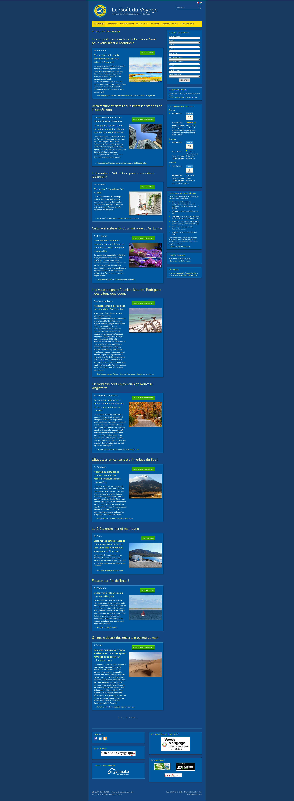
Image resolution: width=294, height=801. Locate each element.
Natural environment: (176, 57)
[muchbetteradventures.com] (175, 767)
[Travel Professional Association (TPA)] (118, 753)
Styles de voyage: (174, 70)
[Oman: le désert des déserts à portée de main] (145, 676)
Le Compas (154, 23)
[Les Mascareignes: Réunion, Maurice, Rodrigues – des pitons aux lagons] (145, 332)
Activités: (172, 40)
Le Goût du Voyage (135, 9)
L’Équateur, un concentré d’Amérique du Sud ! (125, 459)
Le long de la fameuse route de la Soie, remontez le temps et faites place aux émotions (109, 129)
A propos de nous (168, 23)
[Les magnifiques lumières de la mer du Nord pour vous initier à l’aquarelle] (145, 81)
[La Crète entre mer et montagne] (145, 567)
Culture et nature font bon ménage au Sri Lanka (127, 228)
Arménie (172, 162)
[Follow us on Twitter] (100, 738)
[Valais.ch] (173, 775)
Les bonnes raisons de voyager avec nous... (184, 275)
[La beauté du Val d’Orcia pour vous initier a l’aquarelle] (145, 214)
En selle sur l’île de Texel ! (110, 581)
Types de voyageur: (175, 74)
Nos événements (127, 23)
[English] (200, 3)
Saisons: (171, 66)
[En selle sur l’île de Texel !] (145, 619)
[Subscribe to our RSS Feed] (105, 738)
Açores (172, 110)
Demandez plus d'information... (180, 246)
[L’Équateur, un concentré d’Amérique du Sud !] (145, 498)
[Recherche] (200, 7)
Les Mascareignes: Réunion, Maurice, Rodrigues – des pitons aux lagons (126, 292)
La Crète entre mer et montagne (115, 529)
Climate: (171, 45)
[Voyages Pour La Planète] (162, 766)
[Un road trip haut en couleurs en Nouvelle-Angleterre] (145, 426)
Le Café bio (140, 23)
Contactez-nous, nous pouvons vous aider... (184, 98)
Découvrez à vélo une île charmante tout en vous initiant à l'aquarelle (107, 58)
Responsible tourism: (176, 62)
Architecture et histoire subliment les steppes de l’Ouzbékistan (127, 108)
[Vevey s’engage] (175, 744)
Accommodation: (174, 36)
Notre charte (112, 23)
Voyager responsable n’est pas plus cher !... (184, 273)
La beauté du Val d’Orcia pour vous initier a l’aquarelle (123, 175)
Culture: (171, 49)
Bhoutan (172, 139)
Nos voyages (99, 23)
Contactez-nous (187, 23)
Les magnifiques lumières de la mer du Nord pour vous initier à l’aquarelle (124, 41)
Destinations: (173, 53)
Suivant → (133, 717)
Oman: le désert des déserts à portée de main (125, 638)
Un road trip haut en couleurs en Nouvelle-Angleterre (123, 386)
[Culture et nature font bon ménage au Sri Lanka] (145, 266)
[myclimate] (118, 771)
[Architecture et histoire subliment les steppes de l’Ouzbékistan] (145, 148)
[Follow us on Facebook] (95, 738)
